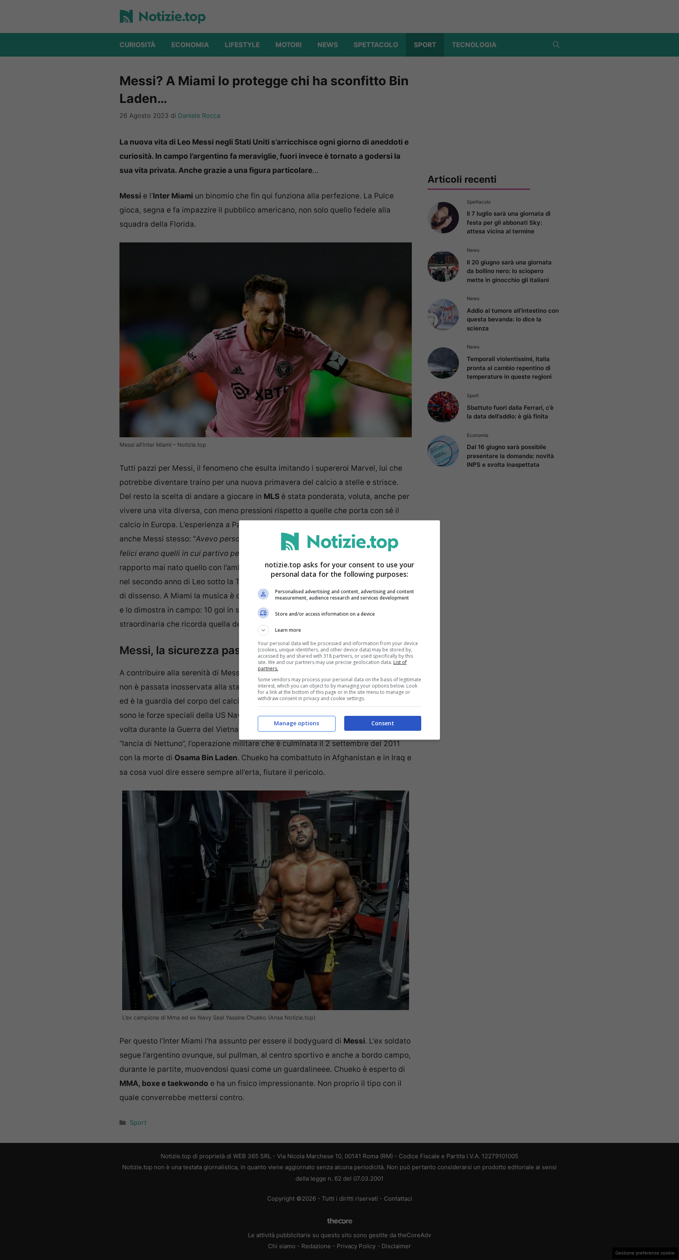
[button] (339, 630)
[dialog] (339, 630)
